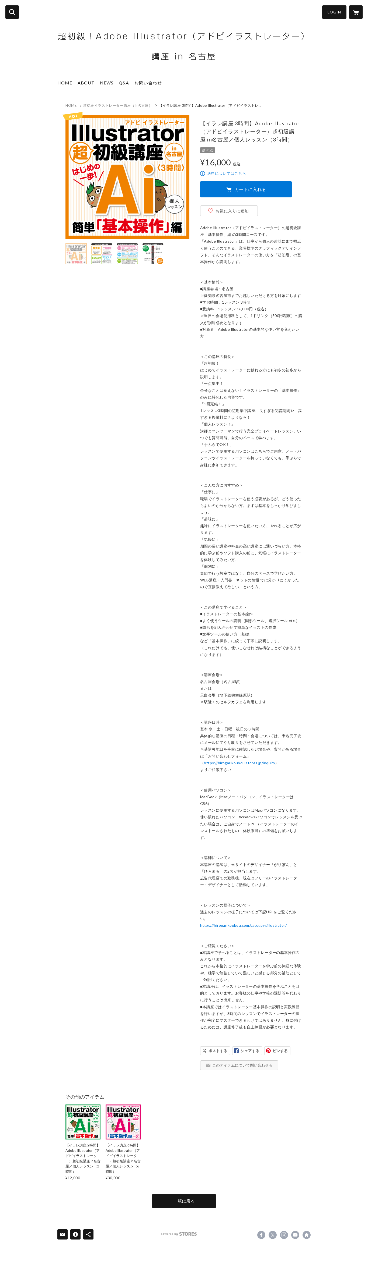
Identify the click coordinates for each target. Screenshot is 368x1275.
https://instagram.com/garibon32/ (284, 1235)
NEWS (106, 82)
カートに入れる (250, 189)
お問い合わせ (148, 82)
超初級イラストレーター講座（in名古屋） (117, 105)
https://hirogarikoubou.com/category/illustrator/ (243, 925)
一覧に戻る (184, 1200)
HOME (64, 82)
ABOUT (86, 82)
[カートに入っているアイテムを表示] (356, 12)
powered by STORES (178, 1234)
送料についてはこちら (226, 173)
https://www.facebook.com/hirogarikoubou (261, 1235)
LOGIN (334, 12)
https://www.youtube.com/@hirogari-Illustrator (295, 1235)
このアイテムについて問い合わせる (242, 1065)
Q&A (124, 82)
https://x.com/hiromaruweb (273, 1235)
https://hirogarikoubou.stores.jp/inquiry (239, 763)
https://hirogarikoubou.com (307, 1235)
